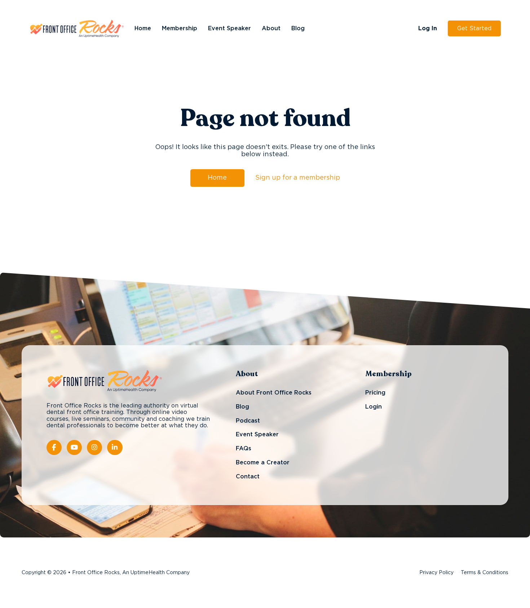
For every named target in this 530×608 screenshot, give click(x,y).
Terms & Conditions (484, 572)
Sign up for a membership (297, 178)
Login (373, 407)
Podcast (248, 421)
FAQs (243, 448)
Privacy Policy (436, 572)
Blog (298, 28)
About (271, 28)
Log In (427, 28)
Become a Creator (263, 462)
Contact (248, 476)
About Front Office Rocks (274, 393)
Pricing (375, 393)
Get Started (474, 28)
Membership (179, 28)
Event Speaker (229, 28)
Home (142, 28)
